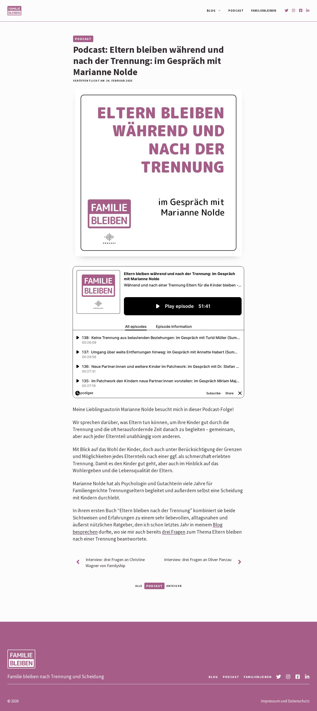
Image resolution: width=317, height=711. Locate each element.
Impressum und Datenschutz (285, 701)
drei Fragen (173, 532)
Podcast (236, 11)
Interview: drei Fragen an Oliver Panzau (197, 559)
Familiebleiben (263, 11)
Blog (211, 11)
